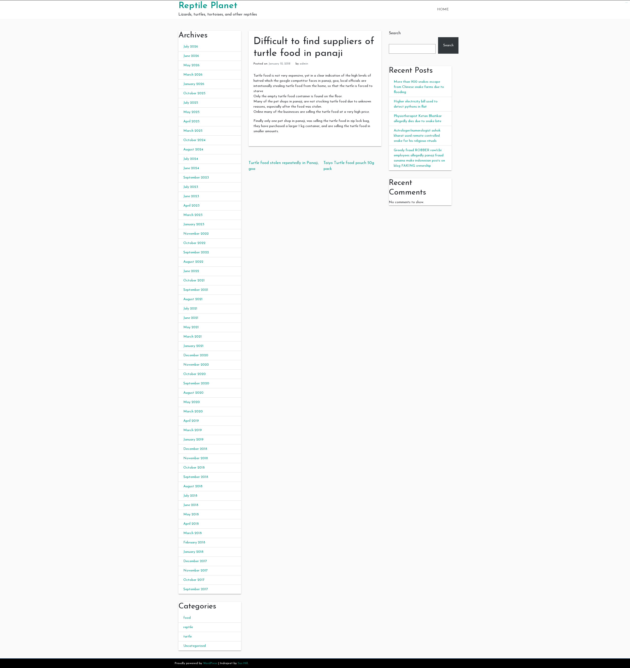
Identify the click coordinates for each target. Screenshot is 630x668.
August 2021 (193, 299)
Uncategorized (194, 646)
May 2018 (191, 514)
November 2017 (195, 570)
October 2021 (194, 280)
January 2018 (193, 552)
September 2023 (196, 177)
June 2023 (191, 196)
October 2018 (194, 468)
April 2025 (191, 121)
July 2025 (190, 103)
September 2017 (195, 589)
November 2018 (195, 458)
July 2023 (190, 187)
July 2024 (190, 159)
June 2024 (191, 168)
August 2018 (193, 486)
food (187, 618)
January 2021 (193, 346)
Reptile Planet (207, 5)
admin (304, 63)
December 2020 (195, 355)
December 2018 (195, 449)
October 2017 (194, 580)
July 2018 (190, 496)
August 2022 (193, 262)
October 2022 (194, 243)
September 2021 (195, 290)
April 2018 (191, 524)
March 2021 (192, 337)
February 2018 (194, 542)
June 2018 (190, 505)
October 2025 (194, 93)
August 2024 (193, 149)
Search (395, 33)
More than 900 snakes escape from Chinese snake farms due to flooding (419, 87)
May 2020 (191, 402)
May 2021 (191, 327)
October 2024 (194, 140)
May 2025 (191, 112)
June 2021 (190, 318)
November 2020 (196, 365)
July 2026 (190, 47)
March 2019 (192, 430)
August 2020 (193, 393)
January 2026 (193, 84)
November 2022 (196, 234)
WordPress (210, 663)
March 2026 (193, 75)
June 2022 (191, 271)
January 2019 (193, 439)
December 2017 (195, 561)
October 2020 (194, 374)
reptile (188, 627)
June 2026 (191, 56)
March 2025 (193, 131)
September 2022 (196, 252)
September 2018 (195, 477)
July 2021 (190, 308)
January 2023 (193, 224)
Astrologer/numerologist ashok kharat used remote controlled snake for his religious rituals (417, 136)
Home (443, 9)
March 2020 (193, 411)
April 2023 (191, 206)
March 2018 (192, 533)
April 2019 (191, 421)
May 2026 (191, 65)
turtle (187, 636)
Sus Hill (243, 663)
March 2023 (193, 215)
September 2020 (196, 383)
